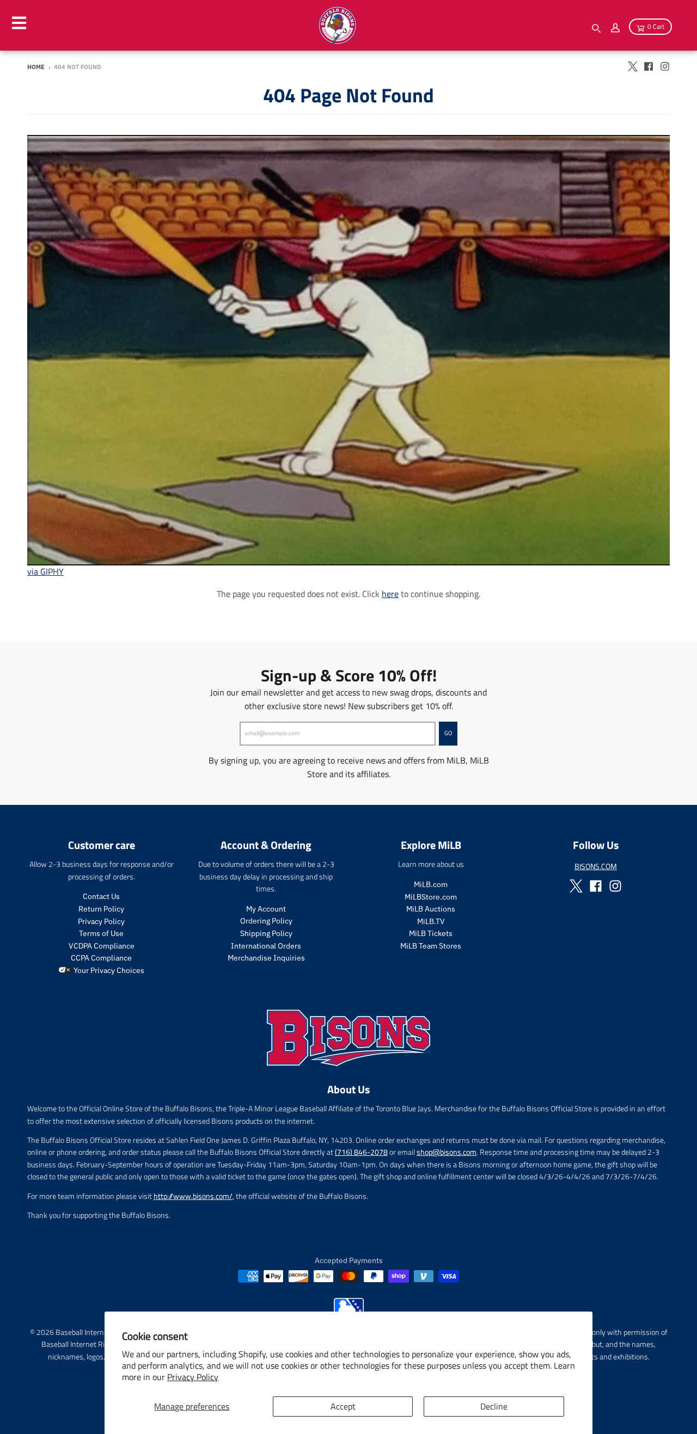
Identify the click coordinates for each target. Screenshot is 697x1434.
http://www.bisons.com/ (193, 1196)
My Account (266, 909)
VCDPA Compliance (101, 946)
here (390, 593)
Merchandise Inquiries (266, 958)
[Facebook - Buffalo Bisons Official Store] (648, 66)
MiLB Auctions (430, 909)
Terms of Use (101, 933)
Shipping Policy (266, 933)
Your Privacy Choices (108, 970)
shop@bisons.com (446, 1152)
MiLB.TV (431, 921)
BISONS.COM (595, 866)
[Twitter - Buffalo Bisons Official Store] (632, 66)
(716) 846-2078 (361, 1152)
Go (448, 733)
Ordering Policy (266, 921)
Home (36, 67)
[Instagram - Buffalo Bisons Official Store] (665, 66)
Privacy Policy (192, 1376)
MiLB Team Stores (430, 946)
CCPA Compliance (101, 958)
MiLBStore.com (431, 897)
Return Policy (101, 909)
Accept (343, 1406)
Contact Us (101, 896)
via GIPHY (45, 571)
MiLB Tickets (431, 933)
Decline (494, 1406)
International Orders (266, 946)
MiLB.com (431, 884)
